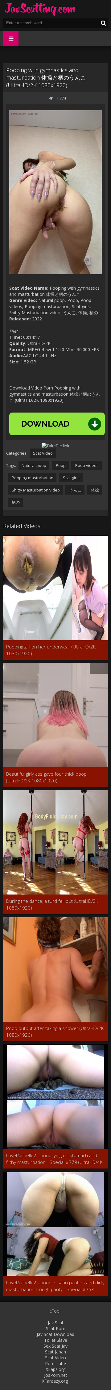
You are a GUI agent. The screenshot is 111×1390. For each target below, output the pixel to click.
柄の (15, 502)
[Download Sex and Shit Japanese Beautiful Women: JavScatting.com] (40, 9)
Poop (60, 465)
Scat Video (43, 453)
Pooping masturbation (32, 477)
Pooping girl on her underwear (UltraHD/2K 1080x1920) (51, 650)
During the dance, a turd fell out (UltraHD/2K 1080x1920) (52, 904)
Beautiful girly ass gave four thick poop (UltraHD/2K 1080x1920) (46, 777)
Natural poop (34, 465)
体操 (94, 490)
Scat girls (71, 477)
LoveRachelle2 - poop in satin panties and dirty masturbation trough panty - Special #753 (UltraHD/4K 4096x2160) (55, 1286)
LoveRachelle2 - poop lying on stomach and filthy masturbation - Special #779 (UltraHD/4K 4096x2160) (54, 1158)
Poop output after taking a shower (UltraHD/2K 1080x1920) (55, 1031)
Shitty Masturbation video (35, 490)
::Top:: (55, 1311)
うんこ (74, 490)
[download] (57, 424)
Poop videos (86, 465)
